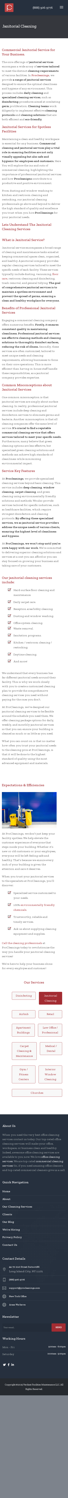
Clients (7, 1214)
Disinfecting (24, 995)
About (6, 1199)
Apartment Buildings (23, 1030)
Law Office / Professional (50, 1030)
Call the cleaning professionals (22, 943)
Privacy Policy (12, 1237)
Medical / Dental (51, 1048)
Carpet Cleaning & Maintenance (24, 1051)
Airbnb (23, 1014)
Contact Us (9, 1245)
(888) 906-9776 (43, 7)
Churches (37, 1092)
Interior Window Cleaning (50, 1074)
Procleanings (40, 75)
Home (6, 1191)
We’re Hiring (11, 1229)
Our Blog (8, 1222)
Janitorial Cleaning (50, 998)
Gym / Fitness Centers (24, 1074)
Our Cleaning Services (17, 1206)
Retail (50, 1014)
